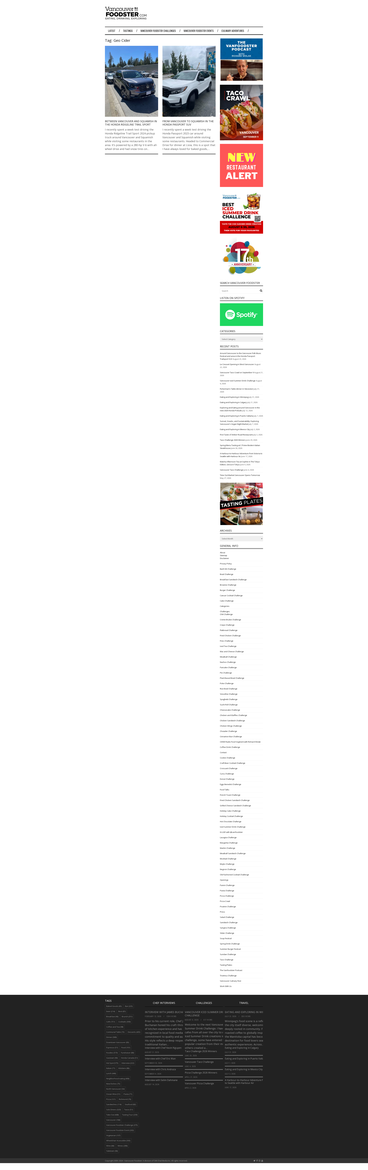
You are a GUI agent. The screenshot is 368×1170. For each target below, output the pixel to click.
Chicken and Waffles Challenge (233, 715)
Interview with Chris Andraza (160, 1069)
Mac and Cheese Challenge (232, 651)
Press (222, 912)
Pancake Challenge (228, 667)
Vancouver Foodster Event (120, 1130)
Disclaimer (224, 558)
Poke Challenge (227, 683)
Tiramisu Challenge (228, 975)
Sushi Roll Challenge (229, 704)
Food (125, 1047)
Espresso (112, 1047)
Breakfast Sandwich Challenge (233, 579)
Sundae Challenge (228, 954)
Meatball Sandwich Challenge (233, 853)
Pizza (110, 1099)
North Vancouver (115, 1089)
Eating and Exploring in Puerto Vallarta (236, 416)
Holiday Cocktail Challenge (231, 816)
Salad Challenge (227, 917)
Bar (129, 1006)
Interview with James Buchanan (167, 1012)
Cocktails (124, 1021)
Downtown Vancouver (117, 1042)
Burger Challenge (227, 590)
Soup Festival (226, 938)
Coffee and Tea (114, 1027)
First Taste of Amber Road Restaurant (236, 434)
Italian (110, 1068)
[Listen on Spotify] (241, 325)
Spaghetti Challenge (228, 699)
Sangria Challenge (228, 927)
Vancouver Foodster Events (199, 31)
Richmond (125, 1099)
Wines (123, 1145)
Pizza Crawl (225, 901)
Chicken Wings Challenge (231, 726)
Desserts (134, 1032)
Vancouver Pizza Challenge (199, 1083)
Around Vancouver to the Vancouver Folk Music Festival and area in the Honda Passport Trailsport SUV (240, 356)
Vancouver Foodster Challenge (122, 1125)
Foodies (112, 1052)
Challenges (225, 611)
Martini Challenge (227, 848)
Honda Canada (129, 1058)
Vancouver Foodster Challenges (158, 31)
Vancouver (113, 1120)
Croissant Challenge (228, 768)
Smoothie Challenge (228, 694)
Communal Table (115, 1032)
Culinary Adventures (232, 31)
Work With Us (226, 986)
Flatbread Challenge (228, 630)
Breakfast (112, 1016)
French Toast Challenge (230, 795)
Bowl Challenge (226, 574)
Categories (224, 606)
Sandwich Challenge (229, 922)
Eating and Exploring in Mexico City (235, 429)
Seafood (130, 1104)
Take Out (112, 1114)
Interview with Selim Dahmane (161, 1080)
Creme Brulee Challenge (230, 619)
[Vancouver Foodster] (126, 18)
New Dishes (113, 1083)
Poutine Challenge (228, 906)
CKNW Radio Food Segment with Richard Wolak (240, 742)
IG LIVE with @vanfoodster (231, 832)
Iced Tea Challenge (228, 646)
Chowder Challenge (228, 731)
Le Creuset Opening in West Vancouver (237, 364)
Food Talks (224, 789)
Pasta (128, 1094)
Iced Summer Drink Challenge (233, 827)
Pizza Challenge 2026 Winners (201, 1072)
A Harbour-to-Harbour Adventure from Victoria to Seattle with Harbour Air (250, 1082)
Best (122, 1011)
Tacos (128, 1109)
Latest (111, 31)
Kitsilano (123, 1068)
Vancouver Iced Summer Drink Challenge (237, 380)
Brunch (127, 1016)
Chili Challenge (226, 614)
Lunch (111, 1073)
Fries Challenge (226, 641)
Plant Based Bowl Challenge (232, 678)
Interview (128, 1063)
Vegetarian (113, 1135)
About (222, 552)
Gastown (112, 1058)
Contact (223, 752)
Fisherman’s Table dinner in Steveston (236, 389)
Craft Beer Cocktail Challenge (232, 763)
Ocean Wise (113, 1094)
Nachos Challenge (228, 662)
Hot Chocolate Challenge (230, 821)
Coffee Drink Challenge (230, 747)
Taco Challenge (226, 959)
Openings (224, 880)
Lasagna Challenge (228, 837)
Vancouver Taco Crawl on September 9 (237, 372)
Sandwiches (113, 1104)
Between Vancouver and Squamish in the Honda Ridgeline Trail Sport (131, 122)
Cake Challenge (227, 601)
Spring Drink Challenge (230, 943)
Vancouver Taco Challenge (231, 470)
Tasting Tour (129, 1114)
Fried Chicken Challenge (230, 635)
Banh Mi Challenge (228, 569)
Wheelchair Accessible (118, 1140)
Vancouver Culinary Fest (230, 981)
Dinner (111, 1037)
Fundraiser (127, 1052)
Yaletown (112, 1151)
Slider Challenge (227, 933)
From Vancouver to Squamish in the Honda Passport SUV (188, 122)
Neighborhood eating (117, 1078)
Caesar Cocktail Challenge (231, 595)
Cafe (110, 1021)
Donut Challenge (227, 779)
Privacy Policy (226, 563)
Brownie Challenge (228, 585)
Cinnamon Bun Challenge (231, 736)
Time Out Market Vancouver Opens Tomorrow (240, 475)
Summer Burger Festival (230, 949)
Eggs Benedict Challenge (230, 784)
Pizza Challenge (227, 896)
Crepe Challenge (227, 625)
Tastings (128, 31)
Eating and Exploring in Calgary (233, 402)
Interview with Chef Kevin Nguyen (163, 1047)
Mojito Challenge (227, 864)
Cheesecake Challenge (230, 710)
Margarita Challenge (229, 842)
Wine (110, 1145)
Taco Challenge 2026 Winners (233, 440)
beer (110, 1011)
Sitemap (223, 555)
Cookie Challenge (227, 757)
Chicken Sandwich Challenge (232, 720)
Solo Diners (113, 1109)
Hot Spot (112, 1063)
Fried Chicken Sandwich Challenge (235, 800)
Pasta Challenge (227, 890)
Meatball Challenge (228, 657)
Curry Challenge (227, 773)
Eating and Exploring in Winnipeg (234, 397)
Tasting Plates (226, 965)
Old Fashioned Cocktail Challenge (234, 874)
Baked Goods (114, 1006)
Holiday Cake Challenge (230, 811)
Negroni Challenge (228, 869)
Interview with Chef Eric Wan (160, 1058)
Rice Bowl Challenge (228, 688)
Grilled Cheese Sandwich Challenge (235, 805)
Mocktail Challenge (228, 858)
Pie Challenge (226, 672)
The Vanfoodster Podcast (231, 970)
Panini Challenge (227, 885)
